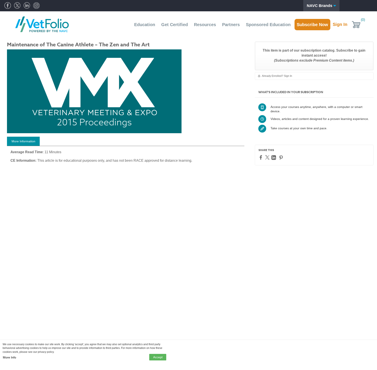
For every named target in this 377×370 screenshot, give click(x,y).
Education (144, 24)
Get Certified (174, 24)
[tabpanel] (125, 158)
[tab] (23, 141)
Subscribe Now (312, 24)
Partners (231, 24)
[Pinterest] (281, 157)
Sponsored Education (268, 24)
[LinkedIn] (274, 157)
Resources (205, 24)
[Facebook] (261, 157)
